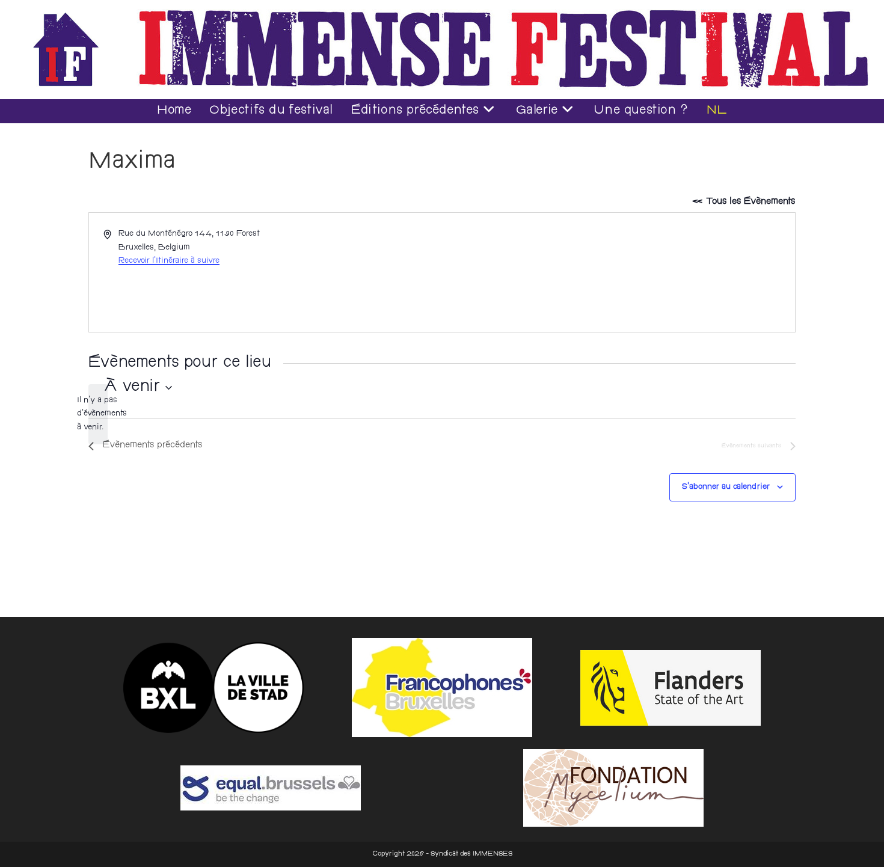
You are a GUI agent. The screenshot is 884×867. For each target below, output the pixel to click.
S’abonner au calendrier (726, 487)
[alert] (98, 414)
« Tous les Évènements (744, 202)
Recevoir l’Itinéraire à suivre (168, 261)
